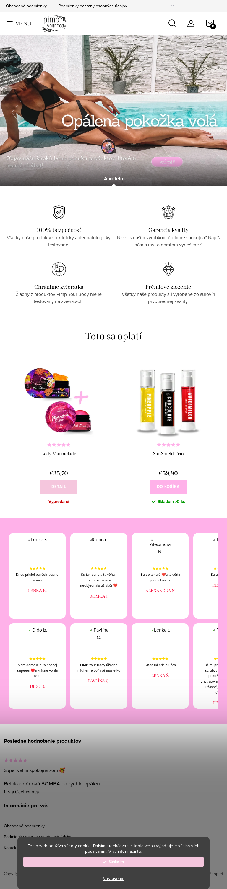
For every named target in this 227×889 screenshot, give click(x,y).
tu (139, 851)
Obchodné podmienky (26, 6)
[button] (19, 111)
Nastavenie (113, 879)
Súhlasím (116, 862)
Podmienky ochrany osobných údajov (93, 6)
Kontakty (12, 848)
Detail (58, 486)
